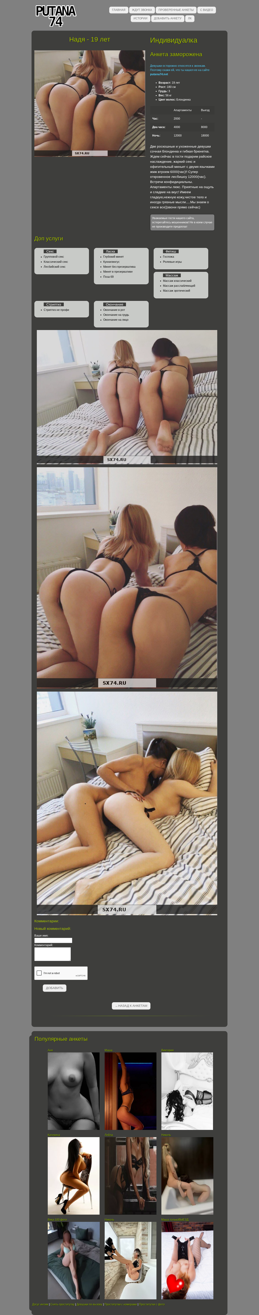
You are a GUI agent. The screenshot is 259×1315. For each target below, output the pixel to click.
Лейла (109, 1134)
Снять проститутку (62, 1304)
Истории (140, 18)
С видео (206, 9)
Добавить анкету (167, 18)
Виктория (167, 1050)
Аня (50, 1050)
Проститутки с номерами (120, 1304)
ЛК (190, 18)
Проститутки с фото (152, 1304)
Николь (166, 1134)
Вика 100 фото (57, 1219)
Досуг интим (40, 1304)
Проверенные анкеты (176, 9)
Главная (118, 9)
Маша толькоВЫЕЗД (175, 1219)
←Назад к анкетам (131, 1006)
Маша (108, 1050)
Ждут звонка (142, 9)
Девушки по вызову (89, 1304)
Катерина (54, 1134)
